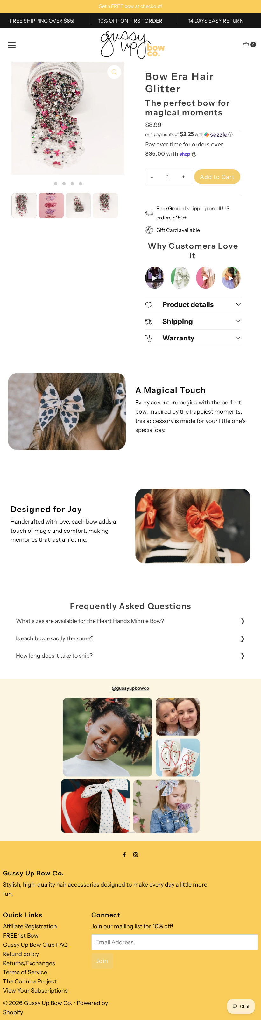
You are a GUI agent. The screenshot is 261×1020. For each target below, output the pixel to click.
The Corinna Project (30, 981)
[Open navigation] (11, 44)
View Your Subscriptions (35, 990)
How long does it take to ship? (54, 655)
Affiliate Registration (30, 926)
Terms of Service (25, 972)
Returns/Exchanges (29, 963)
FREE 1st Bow (21, 935)
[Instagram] (135, 855)
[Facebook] (124, 855)
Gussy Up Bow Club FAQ (35, 944)
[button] (193, 134)
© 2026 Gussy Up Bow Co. (37, 1003)
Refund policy (21, 954)
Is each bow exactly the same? (54, 638)
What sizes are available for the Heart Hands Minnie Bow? (90, 620)
